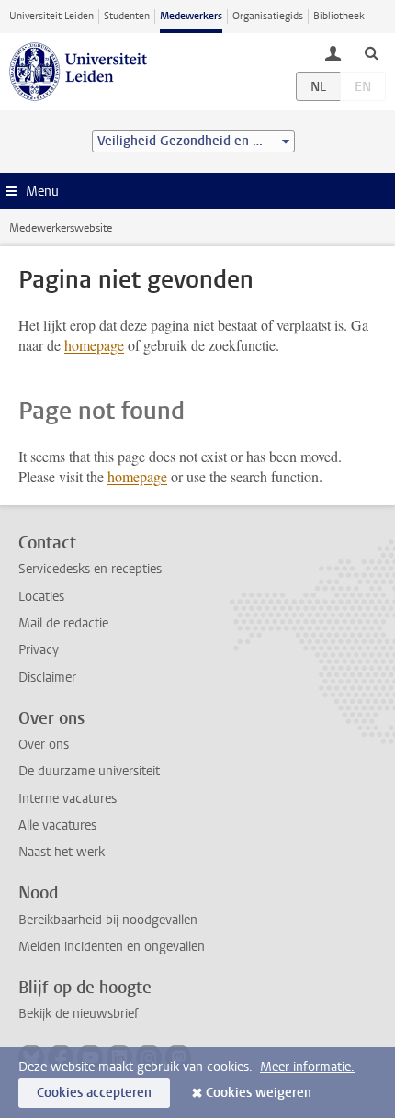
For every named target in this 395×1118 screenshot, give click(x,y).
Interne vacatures (67, 798)
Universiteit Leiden (51, 16)
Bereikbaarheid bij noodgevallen (108, 920)
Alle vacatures (57, 825)
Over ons (43, 744)
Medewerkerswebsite (60, 227)
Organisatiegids (267, 16)
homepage (94, 345)
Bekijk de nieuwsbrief (78, 1013)
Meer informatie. (307, 1067)
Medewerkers (191, 16)
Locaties (41, 596)
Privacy (38, 650)
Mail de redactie (63, 623)
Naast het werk (61, 852)
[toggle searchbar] (371, 52)
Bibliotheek (339, 16)
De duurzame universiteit (89, 771)
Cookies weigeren (258, 1092)
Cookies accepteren (94, 1092)
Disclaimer (47, 677)
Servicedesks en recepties (90, 569)
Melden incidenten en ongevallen (111, 946)
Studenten (127, 16)
